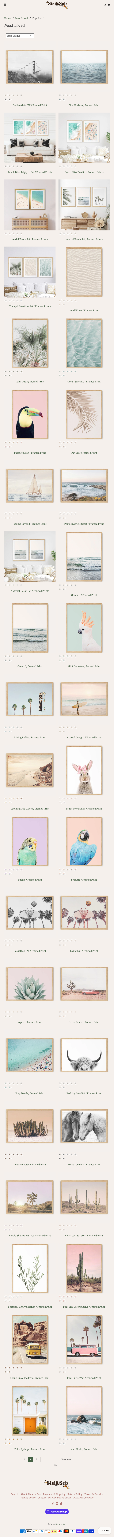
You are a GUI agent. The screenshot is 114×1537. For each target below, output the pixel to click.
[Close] (75, 737)
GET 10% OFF (57, 794)
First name (45, 764)
